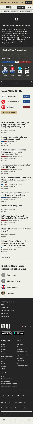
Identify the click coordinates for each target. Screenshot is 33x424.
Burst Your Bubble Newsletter (9, 386)
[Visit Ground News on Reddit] (23, 395)
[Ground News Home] (9, 7)
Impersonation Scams (22, 365)
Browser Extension (6, 378)
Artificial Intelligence (25, 11)
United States (5, 316)
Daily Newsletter (5, 381)
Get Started (28, 2)
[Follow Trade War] (17, 11)
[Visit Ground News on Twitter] (8, 395)
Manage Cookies (20, 402)
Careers (3, 366)
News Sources (20, 360)
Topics (18, 363)
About (3, 344)
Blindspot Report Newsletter (9, 383)
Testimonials (4, 354)
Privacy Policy (9, 402)
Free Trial (3, 363)
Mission (3, 349)
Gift (2, 361)
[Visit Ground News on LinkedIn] (18, 395)
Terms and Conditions (21, 408)
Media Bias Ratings (21, 351)
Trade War (13, 11)
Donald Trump (5, 313)
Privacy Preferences (7, 408)
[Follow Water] (8, 11)
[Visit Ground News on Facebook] (3, 395)
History (3, 346)
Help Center (19, 344)
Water (5, 11)
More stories (6, 257)
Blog (2, 351)
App (2, 376)
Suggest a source (9, 112)
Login (29, 7)
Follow (16, 83)
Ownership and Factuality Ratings (23, 354)
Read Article (4, 132)
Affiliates (3, 368)
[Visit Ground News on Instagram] (13, 395)
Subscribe (21, 7)
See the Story (4, 145)
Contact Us (19, 349)
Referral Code (20, 358)
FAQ (17, 346)
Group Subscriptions (7, 356)
